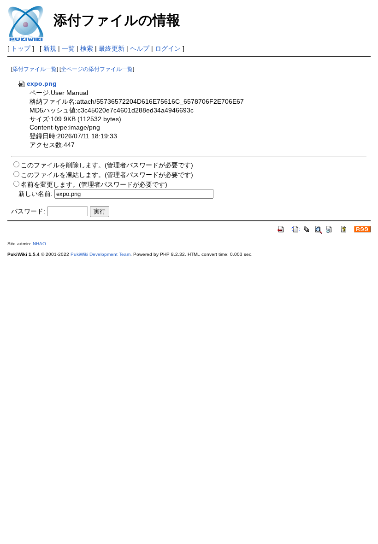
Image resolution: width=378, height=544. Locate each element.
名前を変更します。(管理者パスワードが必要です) (94, 184)
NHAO (39, 243)
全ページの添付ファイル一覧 (97, 69)
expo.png (42, 83)
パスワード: (28, 211)
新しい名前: (35, 193)
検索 (86, 48)
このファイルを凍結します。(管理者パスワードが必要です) (107, 174)
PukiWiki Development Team (100, 254)
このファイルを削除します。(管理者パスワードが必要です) (107, 165)
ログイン (168, 48)
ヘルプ (139, 48)
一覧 (68, 48)
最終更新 (111, 48)
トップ (20, 48)
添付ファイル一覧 (34, 69)
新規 (49, 48)
